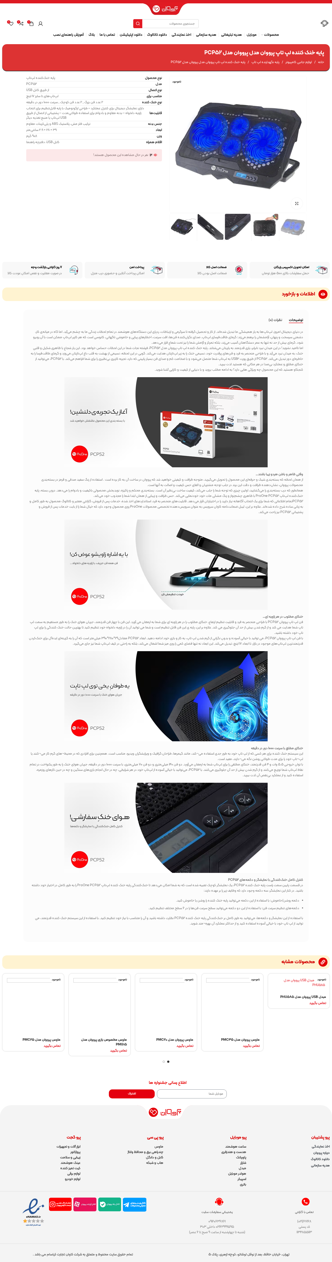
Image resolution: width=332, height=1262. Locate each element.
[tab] (296, 320)
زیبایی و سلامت (70, 1157)
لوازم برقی (73, 1173)
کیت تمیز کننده (70, 1168)
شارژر (243, 1163)
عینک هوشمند (70, 1163)
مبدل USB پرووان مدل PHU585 (303, 997)
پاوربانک (241, 1157)
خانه (320, 62)
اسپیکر (242, 1179)
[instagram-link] (60, 1204)
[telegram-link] (134, 1205)
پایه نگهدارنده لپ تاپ (265, 62)
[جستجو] (137, 23)
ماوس (158, 1146)
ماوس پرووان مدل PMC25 (42, 1040)
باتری (243, 1184)
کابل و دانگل (154, 1157)
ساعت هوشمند (235, 1146)
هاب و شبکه (154, 1163)
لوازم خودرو (72, 1179)
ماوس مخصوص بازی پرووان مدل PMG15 (104, 1042)
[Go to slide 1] (168, 1062)
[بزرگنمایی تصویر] (296, 203)
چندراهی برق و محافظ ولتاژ (145, 1152)
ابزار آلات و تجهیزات (68, 1146)
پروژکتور (75, 1152)
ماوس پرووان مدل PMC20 (174, 1040)
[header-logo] (166, 11)
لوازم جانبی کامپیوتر (298, 62)
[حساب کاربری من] (40, 23)
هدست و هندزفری (233, 1152)
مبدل (242, 1168)
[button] (300, 227)
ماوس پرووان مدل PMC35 (240, 1040)
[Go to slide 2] (164, 1062)
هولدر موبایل (237, 1173)
